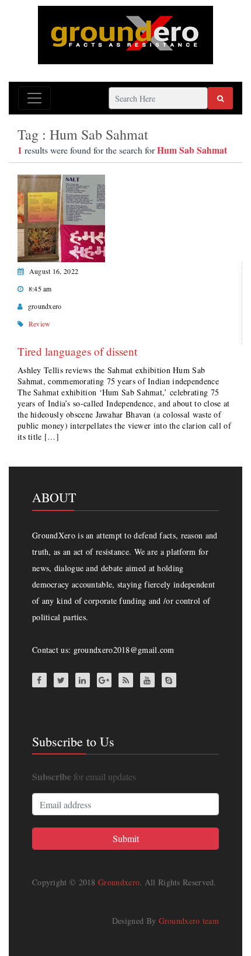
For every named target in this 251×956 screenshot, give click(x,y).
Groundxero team (189, 920)
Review (40, 323)
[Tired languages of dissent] (61, 217)
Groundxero (119, 882)
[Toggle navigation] (34, 98)
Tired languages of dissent (77, 351)
